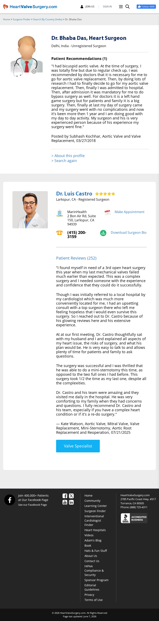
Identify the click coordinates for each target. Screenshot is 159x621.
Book (87, 545)
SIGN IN (107, 6)
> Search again (64, 160)
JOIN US (90, 6)
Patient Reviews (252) (76, 258)
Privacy (89, 595)
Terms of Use (93, 600)
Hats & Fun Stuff (95, 551)
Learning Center (95, 506)
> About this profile (68, 156)
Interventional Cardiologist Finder (94, 520)
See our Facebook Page (32, 505)
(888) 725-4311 (138, 507)
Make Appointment (130, 212)
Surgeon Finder (21, 19)
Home (6, 19)
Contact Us (91, 561)
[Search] (127, 6)
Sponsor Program (96, 580)
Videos (89, 535)
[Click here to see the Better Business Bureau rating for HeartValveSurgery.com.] (138, 518)
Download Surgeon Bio (129, 232)
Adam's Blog (92, 540)
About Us (90, 556)
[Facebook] (9, 499)
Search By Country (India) (47, 19)
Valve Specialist (78, 446)
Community (92, 501)
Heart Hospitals (95, 530)
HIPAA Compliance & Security (94, 570)
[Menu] (120, 6)
